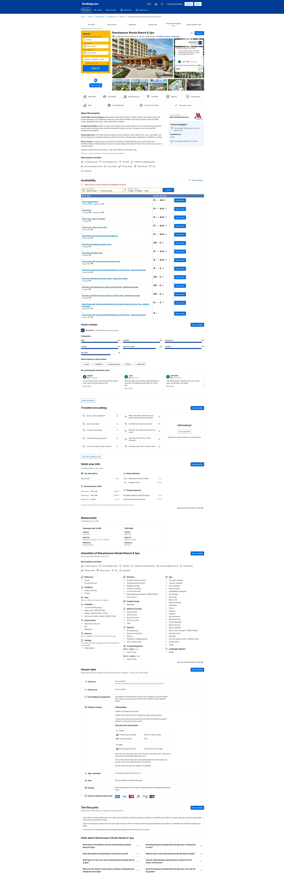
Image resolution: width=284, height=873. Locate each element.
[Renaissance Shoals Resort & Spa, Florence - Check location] (113, 36)
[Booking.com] (90, 4)
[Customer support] (162, 4)
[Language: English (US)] (156, 4)
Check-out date (88, 50)
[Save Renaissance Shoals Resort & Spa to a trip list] (191, 33)
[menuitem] (86, 10)
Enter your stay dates (127, 699)
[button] (96, 59)
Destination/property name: (92, 37)
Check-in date (87, 43)
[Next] (201, 57)
